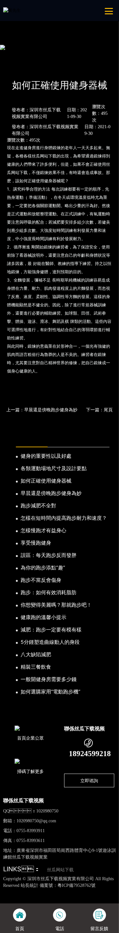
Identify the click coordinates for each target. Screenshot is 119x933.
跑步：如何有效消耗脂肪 (48, 592)
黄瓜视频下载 (97, 891)
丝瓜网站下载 (60, 869)
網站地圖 (8, 891)
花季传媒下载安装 (46, 897)
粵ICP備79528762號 (76, 885)
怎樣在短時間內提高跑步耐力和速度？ (64, 518)
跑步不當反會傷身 (41, 580)
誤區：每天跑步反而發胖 (48, 555)
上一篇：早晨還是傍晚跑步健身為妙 (41, 409)
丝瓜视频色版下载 (33, 891)
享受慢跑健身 (36, 543)
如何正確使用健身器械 (46, 480)
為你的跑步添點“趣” (43, 567)
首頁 (14, 68)
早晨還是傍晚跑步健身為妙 (51, 493)
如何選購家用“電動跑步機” (50, 691)
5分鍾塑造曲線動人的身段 (50, 642)
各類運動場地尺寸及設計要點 (54, 468)
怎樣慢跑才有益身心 (43, 530)
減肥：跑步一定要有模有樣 (51, 629)
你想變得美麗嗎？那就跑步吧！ (56, 605)
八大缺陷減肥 (36, 654)
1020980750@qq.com (36, 820)
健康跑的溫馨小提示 (43, 617)
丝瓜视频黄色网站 (67, 891)
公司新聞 (58, 68)
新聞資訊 (33, 68)
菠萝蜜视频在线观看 (83, 897)
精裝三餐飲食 (36, 667)
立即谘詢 (89, 780)
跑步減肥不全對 (38, 505)
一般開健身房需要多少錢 (48, 679)
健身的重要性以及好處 (46, 456)
